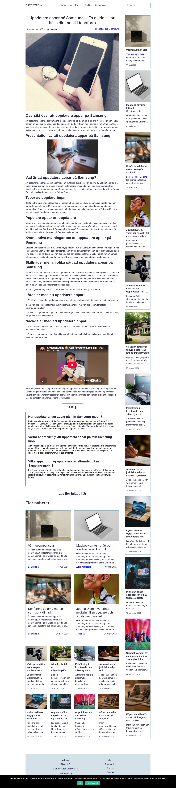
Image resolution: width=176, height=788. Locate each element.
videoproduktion (133, 299)
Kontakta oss (100, 5)
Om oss (78, 5)
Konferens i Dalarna (138, 177)
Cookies (88, 5)
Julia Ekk (80, 634)
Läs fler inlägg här (72, 493)
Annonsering (67, 5)
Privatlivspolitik (92, 783)
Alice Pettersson (83, 567)
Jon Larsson (51, 29)
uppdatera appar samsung (107, 29)
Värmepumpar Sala (135, 54)
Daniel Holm (33, 567)
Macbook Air (132, 115)
